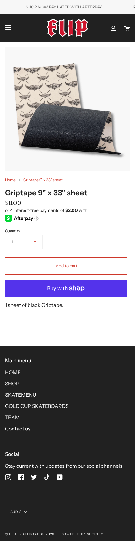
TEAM (12, 417)
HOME (13, 372)
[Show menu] (8, 28)
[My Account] (113, 28)
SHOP (12, 383)
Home (10, 180)
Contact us (17, 428)
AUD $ (16, 512)
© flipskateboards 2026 (29, 534)
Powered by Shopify (82, 534)
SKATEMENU (20, 395)
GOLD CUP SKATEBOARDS (37, 406)
